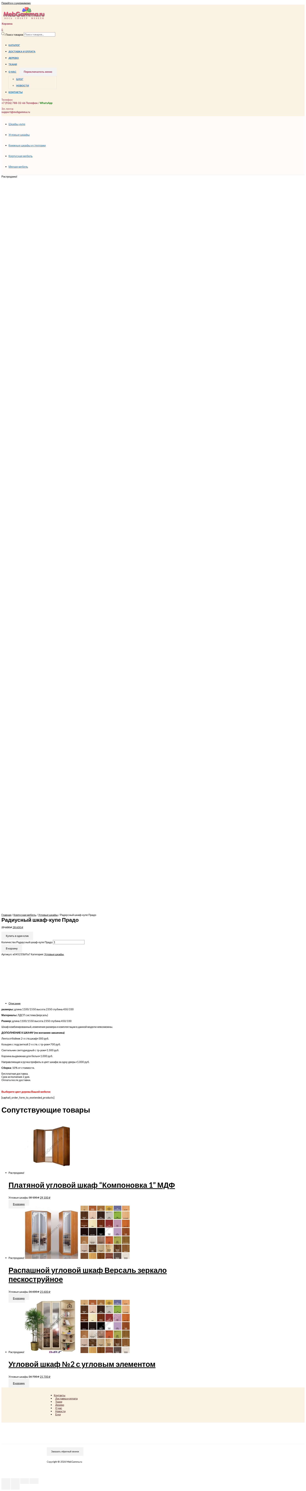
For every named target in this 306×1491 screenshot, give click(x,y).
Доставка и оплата (21, 51)
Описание (14, 1003)
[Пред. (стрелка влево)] (5, 1487)
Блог (19, 79)
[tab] (114, 1003)
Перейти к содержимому (16, 3)
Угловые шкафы (19, 134)
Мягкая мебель (18, 166)
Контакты (15, 92)
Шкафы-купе (16, 124)
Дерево (13, 58)
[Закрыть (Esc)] (5, 1481)
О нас (12, 71)
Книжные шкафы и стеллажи (27, 145)
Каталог (14, 45)
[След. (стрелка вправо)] (15, 1487)
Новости (22, 85)
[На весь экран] (24, 1481)
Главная (6, 914)
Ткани (12, 64)
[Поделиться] (15, 1481)
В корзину (12, 948)
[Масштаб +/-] (34, 1481)
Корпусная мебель (20, 156)
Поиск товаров (14, 34)
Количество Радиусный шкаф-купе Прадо (26, 942)
